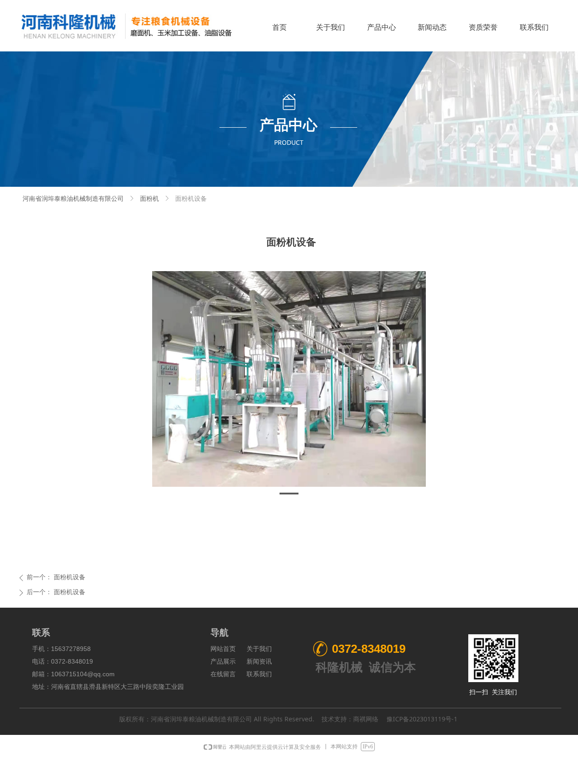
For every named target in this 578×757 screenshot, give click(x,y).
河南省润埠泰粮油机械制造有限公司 (73, 198)
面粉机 (149, 198)
